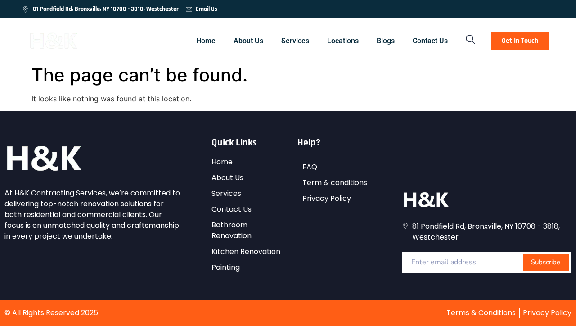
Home (206, 40)
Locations (343, 40)
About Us (248, 40)
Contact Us (430, 40)
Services (295, 40)
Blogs (386, 40)
